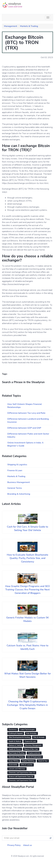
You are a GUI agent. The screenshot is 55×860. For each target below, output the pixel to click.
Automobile (13, 765)
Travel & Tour (43, 761)
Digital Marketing (28, 761)
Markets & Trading (29, 26)
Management (10, 26)
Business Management (18, 482)
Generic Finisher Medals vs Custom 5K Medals (27, 619)
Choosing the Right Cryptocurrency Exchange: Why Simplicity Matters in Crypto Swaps (27, 705)
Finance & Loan (14, 470)
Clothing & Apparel (16, 733)
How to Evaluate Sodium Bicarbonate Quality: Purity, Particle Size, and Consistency (27, 558)
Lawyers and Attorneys (17, 769)
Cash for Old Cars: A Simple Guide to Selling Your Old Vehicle (27, 528)
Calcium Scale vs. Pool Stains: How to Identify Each (27, 647)
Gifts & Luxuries (26, 765)
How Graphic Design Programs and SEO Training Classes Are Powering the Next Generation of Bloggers (27, 590)
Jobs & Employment (34, 757)
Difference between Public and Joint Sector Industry (28, 435)
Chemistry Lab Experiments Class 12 (22, 773)
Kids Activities (31, 733)
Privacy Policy (14, 845)
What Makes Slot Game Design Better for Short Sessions (27, 675)
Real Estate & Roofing (16, 753)
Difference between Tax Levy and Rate (26, 413)
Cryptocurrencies (34, 753)
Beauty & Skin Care (31, 749)
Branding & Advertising (18, 493)
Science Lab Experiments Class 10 (21, 776)
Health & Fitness (15, 749)
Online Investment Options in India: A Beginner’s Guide (25, 444)
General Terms (14, 488)
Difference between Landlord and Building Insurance (28, 420)
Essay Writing (14, 761)
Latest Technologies (27, 729)
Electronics (13, 729)
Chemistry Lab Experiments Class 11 (22, 780)
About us (27, 845)
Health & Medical (15, 741)
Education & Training (16, 757)
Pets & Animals (39, 737)
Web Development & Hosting (19, 737)
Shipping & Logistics (17, 464)
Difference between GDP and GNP (24, 427)
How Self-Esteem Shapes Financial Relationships (24, 406)
